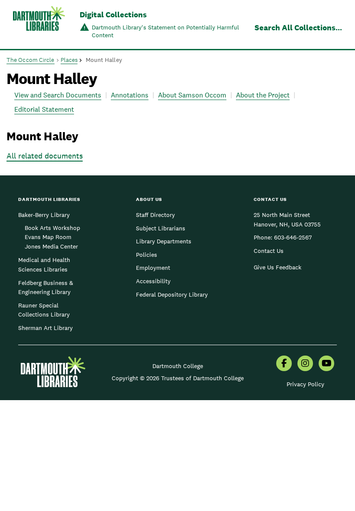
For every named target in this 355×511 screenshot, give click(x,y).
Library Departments (163, 241)
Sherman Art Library (45, 328)
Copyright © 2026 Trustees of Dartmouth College (178, 378)
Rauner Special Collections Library (44, 310)
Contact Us (269, 251)
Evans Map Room (48, 237)
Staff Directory (155, 215)
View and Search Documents (57, 95)
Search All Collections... (298, 27)
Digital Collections (113, 14)
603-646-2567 (293, 237)
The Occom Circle (30, 60)
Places (69, 60)
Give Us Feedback (277, 267)
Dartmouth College (177, 366)
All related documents (44, 156)
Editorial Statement (44, 109)
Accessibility (153, 281)
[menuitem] (284, 364)
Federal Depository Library (172, 294)
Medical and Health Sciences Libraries (44, 264)
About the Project (263, 95)
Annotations (129, 95)
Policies (146, 255)
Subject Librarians (160, 228)
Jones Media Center (51, 246)
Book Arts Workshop (52, 228)
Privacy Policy (305, 384)
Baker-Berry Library (44, 215)
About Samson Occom (192, 95)
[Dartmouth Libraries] (39, 25)
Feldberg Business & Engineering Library (45, 287)
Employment (153, 268)
